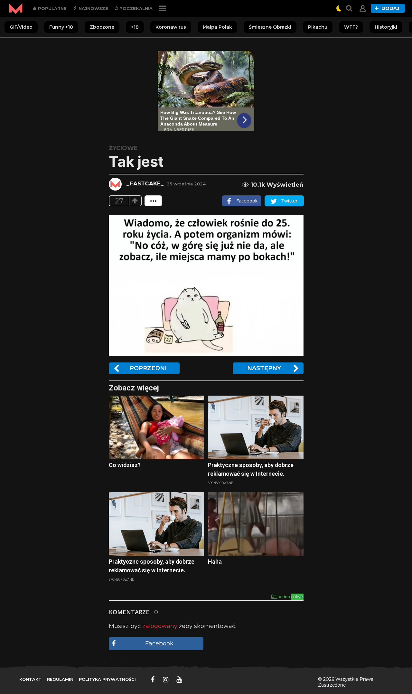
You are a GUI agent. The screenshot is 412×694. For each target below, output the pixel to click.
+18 (135, 27)
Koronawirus (170, 27)
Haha (215, 561)
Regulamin (60, 679)
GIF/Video (21, 27)
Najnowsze (92, 8)
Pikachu (317, 27)
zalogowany (159, 626)
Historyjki (386, 27)
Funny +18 (61, 27)
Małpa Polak (217, 27)
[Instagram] (165, 679)
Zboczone (102, 27)
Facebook (159, 643)
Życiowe (123, 148)
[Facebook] (153, 679)
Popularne (52, 8)
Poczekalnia (135, 8)
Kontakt (30, 679)
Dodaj (390, 8)
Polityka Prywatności (107, 679)
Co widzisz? (125, 465)
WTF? (351, 27)
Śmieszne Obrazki (270, 27)
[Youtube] (179, 679)
